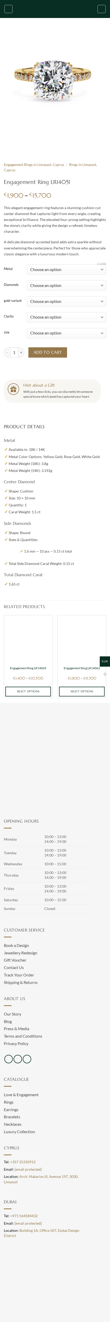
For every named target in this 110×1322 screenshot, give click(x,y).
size (6, 332)
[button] (8, 9)
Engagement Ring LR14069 (28, 668)
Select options (28, 691)
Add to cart (48, 352)
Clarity (9, 316)
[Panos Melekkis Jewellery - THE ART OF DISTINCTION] (55, 9)
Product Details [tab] (24, 427)
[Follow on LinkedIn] (27, 1059)
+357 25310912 (23, 1162)
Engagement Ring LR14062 (82, 668)
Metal (8, 269)
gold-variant (13, 301)
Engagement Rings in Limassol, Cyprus (34, 165)
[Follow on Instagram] (18, 1059)
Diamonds (11, 285)
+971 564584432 (24, 1216)
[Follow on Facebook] (8, 1059)
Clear (101, 263)
